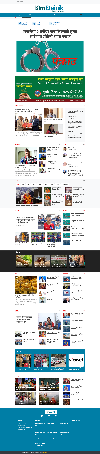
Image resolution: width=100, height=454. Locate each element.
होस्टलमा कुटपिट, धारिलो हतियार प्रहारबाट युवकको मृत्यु (77, 234)
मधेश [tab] (28, 184)
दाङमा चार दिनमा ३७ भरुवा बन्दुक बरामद (77, 241)
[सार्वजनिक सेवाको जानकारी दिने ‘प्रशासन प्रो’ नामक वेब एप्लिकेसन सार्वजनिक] (23, 360)
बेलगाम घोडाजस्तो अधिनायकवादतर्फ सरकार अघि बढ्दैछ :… (53, 170)
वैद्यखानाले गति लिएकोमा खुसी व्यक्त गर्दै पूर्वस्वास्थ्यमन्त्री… (53, 333)
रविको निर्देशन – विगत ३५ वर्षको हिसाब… (52, 155)
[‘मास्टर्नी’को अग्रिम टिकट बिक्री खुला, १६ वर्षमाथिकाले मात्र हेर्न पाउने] (49, 385)
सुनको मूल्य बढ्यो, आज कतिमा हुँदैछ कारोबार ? (24, 296)
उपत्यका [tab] (40, 184)
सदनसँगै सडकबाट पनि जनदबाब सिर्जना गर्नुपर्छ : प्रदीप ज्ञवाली (25, 167)
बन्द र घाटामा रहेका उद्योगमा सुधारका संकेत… (53, 299)
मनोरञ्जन (42, 15)
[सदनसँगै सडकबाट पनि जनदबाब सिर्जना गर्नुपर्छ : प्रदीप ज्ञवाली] (26, 155)
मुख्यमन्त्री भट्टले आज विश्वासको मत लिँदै (56, 189)
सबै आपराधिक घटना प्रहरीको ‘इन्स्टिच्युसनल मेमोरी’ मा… (77, 314)
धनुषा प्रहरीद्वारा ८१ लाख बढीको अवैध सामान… (77, 342)
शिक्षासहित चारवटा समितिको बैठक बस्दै (29, 333)
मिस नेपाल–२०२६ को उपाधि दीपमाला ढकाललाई (77, 387)
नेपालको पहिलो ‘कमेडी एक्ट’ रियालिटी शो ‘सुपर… (77, 380)
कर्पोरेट (18, 351)
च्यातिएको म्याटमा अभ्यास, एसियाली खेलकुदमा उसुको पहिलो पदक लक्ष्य (25, 220)
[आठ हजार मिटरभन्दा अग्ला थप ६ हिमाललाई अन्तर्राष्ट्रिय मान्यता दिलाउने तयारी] (53, 113)
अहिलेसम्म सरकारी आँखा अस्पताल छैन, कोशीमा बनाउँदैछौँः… (52, 341)
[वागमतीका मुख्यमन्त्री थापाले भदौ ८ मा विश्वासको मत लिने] (29, 196)
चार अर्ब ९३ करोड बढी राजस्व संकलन (53, 292)
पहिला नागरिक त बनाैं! (72, 148)
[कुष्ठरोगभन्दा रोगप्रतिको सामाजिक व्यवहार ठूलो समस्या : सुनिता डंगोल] (53, 128)
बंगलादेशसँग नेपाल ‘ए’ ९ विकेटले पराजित (36, 244)
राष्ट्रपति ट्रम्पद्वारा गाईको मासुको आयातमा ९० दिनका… (77, 299)
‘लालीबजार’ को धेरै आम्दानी (77, 400)
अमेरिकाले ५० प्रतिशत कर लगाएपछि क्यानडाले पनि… (76, 285)
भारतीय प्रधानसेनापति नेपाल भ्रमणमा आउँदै (77, 335)
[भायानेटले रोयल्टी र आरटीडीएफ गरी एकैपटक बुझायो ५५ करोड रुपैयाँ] (76, 360)
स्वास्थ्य (51, 15)
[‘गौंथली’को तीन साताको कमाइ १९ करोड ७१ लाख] (49, 399)
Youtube (59, 416)
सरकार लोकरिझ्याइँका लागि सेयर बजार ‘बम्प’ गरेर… (53, 278)
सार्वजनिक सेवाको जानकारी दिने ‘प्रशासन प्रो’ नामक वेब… (23, 369)
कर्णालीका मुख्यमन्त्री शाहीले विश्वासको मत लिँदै (78, 189)
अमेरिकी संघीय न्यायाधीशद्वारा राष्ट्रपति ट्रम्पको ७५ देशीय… (77, 278)
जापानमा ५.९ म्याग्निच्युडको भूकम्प (76, 292)
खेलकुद (55, 15)
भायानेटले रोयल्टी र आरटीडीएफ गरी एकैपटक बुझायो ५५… (75, 369)
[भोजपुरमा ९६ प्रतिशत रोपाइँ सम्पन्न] (24, 261)
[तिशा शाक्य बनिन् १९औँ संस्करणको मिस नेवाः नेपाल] (25, 385)
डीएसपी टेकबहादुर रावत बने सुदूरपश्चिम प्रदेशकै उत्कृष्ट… (77, 321)
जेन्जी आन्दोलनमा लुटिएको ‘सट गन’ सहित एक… (77, 221)
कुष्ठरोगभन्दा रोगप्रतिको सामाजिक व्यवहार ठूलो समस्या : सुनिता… (53, 136)
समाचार (24, 15)
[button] (81, 14)
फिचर (34, 15)
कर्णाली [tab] (58, 184)
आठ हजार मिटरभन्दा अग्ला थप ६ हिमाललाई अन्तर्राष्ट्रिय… (53, 120)
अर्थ (59, 15)
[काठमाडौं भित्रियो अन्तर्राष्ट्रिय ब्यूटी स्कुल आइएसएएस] (41, 360)
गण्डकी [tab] (46, 184)
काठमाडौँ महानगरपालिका (26, 18)
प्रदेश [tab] (18, 184)
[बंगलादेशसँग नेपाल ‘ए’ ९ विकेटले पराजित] (38, 237)
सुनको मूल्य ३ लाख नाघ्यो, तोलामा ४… (52, 285)
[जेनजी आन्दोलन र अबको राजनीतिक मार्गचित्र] (65, 164)
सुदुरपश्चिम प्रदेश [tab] (65, 184)
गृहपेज (20, 15)
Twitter (52, 416)
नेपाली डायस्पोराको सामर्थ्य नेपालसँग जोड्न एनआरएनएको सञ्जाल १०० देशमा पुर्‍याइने (26, 110)
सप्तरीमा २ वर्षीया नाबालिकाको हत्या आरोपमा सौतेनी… (77, 214)
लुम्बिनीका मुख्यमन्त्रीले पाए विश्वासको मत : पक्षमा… (78, 202)
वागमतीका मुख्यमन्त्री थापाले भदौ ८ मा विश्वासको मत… (27, 206)
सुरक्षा (47, 15)
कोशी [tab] (23, 184)
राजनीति (29, 15)
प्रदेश (37, 15)
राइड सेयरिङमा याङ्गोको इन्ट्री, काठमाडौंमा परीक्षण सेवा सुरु (57, 369)
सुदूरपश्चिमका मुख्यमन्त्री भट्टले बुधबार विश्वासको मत (58, 195)
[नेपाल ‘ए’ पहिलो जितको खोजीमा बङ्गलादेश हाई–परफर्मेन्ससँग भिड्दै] (54, 237)
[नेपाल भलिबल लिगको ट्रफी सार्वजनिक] (22, 237)
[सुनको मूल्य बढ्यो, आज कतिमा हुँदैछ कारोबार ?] (26, 285)
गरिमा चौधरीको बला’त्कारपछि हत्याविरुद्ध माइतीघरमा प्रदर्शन (77, 228)
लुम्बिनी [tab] (52, 184)
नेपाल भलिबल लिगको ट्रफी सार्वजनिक (21, 244)
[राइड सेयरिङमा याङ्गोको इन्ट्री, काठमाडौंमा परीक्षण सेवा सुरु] (58, 360)
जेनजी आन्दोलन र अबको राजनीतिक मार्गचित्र (75, 164)
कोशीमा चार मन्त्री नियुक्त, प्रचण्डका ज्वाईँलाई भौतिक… (57, 202)
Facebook (45, 416)
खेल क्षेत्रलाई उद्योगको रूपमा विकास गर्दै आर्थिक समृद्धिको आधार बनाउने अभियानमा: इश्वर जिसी (75, 155)
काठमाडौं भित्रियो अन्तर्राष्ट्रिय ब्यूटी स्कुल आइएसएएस (41, 369)
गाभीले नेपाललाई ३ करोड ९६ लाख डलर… (29, 340)
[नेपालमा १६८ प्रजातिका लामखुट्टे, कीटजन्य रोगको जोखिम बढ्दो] (42, 261)
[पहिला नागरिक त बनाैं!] (65, 149)
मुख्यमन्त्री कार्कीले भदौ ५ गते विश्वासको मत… (78, 195)
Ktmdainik (45, 452)
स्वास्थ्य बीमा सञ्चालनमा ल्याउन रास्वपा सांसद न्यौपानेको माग (24, 320)
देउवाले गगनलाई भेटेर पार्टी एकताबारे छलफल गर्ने (53, 162)
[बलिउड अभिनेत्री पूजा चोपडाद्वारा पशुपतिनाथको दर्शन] (25, 399)
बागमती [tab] (34, 184)
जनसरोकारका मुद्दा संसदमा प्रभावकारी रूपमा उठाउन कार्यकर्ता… (53, 149)
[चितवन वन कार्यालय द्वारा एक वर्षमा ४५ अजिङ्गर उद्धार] (59, 261)
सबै (83, 106)
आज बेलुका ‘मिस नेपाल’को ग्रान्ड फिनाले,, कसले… (78, 394)
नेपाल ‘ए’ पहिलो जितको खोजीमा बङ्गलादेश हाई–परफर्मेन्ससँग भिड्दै (52, 244)
